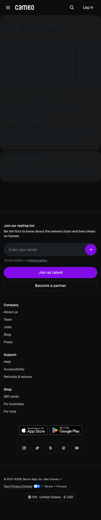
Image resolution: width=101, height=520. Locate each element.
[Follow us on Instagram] (24, 448)
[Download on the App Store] (33, 430)
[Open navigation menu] (8, 7)
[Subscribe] (90, 249)
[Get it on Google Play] (66, 430)
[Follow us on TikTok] (37, 448)
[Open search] (72, 7)
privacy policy (37, 260)
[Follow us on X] (50, 448)
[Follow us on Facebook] (63, 448)
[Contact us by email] (76, 448)
